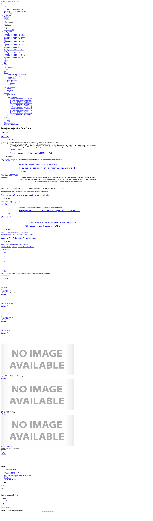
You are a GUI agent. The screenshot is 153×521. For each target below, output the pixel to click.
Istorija (9, 88)
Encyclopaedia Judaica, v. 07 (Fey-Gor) (21, 107)
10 (4, 258)
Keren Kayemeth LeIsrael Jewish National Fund (17, 475)
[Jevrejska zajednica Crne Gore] (10, 1)
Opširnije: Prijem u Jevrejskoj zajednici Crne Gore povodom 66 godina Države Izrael (24, 191)
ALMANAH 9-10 (5, 291)
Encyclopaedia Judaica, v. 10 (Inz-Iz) (20, 111)
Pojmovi (9, 116)
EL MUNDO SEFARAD (10, 469)
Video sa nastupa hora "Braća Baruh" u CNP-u (42, 226)
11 (4, 259)
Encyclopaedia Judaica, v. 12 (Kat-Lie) (21, 114)
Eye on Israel (7, 471)
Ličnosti (9, 91)
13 (4, 262)
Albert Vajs (5, 136)
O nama (6, 73)
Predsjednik (10, 77)
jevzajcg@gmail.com (7, 501)
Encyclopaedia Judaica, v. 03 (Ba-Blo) (21, 101)
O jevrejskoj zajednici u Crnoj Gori (16, 74)
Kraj (5, 271)
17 (4, 268)
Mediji (5, 117)
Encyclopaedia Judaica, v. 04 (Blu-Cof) (21, 103)
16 (4, 266)
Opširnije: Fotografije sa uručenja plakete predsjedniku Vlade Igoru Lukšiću (40, 207)
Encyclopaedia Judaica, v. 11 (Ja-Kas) (21, 113)
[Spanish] (47, 273)
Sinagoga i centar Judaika (11, 124)
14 (4, 263)
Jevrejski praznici (12, 94)
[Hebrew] (21, 273)
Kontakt (12, 83)
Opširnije (3, 294)
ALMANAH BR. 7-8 (6, 318)
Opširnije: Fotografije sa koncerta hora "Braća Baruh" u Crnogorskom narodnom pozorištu (50, 222)
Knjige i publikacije (9, 123)
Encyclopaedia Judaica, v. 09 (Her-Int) (21, 110)
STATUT (9, 81)
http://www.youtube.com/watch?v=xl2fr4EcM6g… (14, 244)
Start (5, 252)
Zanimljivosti (10, 90)
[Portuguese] (33, 273)
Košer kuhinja (11, 96)
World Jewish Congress (10, 476)
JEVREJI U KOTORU (7, 411)
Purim (2, 452)
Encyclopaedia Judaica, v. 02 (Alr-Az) (20, 100)
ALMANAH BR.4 (5, 332)
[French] (9, 273)
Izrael (5, 86)
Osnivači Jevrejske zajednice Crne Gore (18, 75)
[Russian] (40, 273)
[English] (3, 273)
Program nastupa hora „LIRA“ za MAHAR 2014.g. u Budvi (31, 153)
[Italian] (26, 273)
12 (4, 261)
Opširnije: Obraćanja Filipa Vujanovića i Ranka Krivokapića (17, 247)
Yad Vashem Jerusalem (10, 479)
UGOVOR (10, 84)
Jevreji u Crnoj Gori (9, 87)
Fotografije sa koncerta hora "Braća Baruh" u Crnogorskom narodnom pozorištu (49, 210)
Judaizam (6, 93)
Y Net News (7, 478)
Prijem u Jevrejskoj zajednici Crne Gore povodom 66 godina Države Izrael (47, 168)
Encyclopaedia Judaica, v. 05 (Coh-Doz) (21, 104)
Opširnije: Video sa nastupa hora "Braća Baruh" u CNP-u (17, 234)
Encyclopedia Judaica (13, 97)
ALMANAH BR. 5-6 (6, 305)
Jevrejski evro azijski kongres (12, 472)
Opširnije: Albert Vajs (16, 149)
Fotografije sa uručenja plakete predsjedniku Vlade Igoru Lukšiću (25, 195)
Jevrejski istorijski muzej (11, 473)
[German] (15, 273)
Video (8, 120)
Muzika (9, 121)
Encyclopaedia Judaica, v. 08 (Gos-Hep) (21, 108)
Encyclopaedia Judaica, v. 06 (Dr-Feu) (21, 106)
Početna (6, 71)
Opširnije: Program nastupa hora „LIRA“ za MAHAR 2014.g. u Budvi (38, 164)
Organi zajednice (12, 80)
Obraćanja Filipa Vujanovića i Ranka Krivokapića (19, 238)
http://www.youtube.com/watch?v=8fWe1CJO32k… (15, 232)
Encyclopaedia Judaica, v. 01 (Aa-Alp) (21, 98)
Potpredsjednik (11, 78)
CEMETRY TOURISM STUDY (9, 375)
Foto (8, 118)
